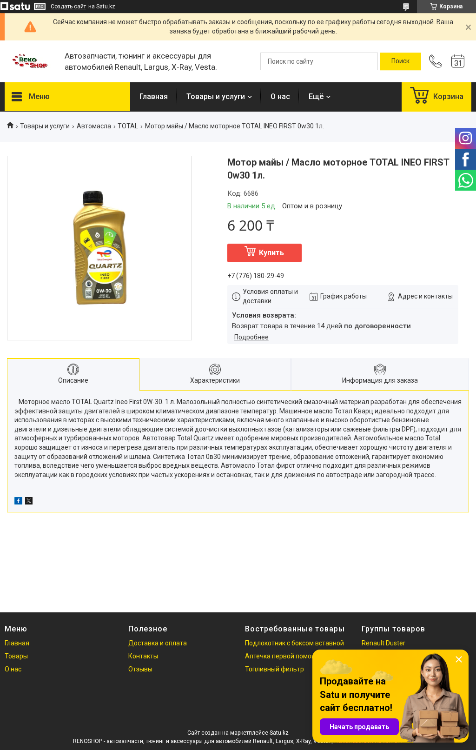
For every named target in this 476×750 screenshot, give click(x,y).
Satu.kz (279, 733)
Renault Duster (383, 643)
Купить (271, 252)
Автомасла (94, 126)
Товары (16, 656)
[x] (29, 502)
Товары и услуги (215, 96)
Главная (153, 96)
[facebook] (18, 502)
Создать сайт (68, 6)
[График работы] (457, 61)
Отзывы (140, 669)
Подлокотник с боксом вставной (294, 643)
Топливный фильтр (274, 669)
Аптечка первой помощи (283, 656)
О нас (280, 96)
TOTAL (128, 126)
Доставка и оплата (157, 643)
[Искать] (400, 61)
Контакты (143, 656)
